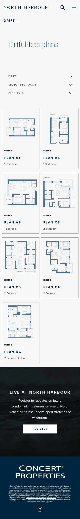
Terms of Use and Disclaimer (36, 497)
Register (40, 429)
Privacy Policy (51, 497)
